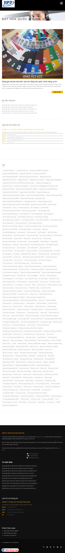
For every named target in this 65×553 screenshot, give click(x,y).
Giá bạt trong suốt (52, 306)
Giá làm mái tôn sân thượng (32, 315)
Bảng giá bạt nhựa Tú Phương (37, 179)
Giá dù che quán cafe (54, 312)
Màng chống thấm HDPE (8, 362)
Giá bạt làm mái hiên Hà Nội (48, 291)
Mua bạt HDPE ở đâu (16, 377)
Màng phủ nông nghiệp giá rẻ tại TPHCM (25, 365)
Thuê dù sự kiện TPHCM (47, 399)
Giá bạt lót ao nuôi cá (23, 294)
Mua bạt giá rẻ (6, 377)
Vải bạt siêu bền (32, 402)
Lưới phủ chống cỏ (41, 337)
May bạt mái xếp (27, 374)
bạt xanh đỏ (57, 250)
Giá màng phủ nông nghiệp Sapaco (11, 322)
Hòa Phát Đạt (10, 142)
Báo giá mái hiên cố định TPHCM (27, 192)
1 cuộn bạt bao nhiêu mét (22, 170)
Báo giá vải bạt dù (7, 207)
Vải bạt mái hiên (22, 402)
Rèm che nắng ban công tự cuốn (26, 383)
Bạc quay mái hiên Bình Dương (10, 173)
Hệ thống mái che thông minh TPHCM (52, 331)
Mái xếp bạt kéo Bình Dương (45, 352)
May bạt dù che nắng (48, 371)
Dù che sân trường (43, 278)
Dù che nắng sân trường (31, 278)
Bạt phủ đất (15, 244)
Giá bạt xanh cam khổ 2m (23, 309)
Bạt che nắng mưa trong (56, 220)
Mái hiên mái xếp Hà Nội (8, 346)
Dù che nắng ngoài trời (8, 278)
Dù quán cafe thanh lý (8, 284)
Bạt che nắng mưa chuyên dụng (25, 217)
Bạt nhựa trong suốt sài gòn (9, 241)
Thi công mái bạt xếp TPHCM (42, 396)
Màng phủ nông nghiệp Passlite (10, 368)
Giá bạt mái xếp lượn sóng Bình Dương (36, 297)
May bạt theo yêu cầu (38, 374)
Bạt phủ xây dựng (7, 244)
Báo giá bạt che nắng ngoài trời (43, 183)
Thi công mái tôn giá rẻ (56, 396)
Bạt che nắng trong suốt (21, 223)
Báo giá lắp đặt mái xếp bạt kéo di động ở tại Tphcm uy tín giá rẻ (18, 111)
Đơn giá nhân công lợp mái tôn (10, 405)
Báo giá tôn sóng (52, 204)
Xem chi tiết (57, 92)
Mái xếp (16, 352)
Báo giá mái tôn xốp (40, 198)
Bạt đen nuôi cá (17, 257)
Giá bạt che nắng (41, 284)
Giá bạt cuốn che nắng (8, 288)
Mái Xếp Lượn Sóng (41, 437)
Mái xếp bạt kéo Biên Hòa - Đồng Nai (28, 352)
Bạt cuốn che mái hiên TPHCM (10, 229)
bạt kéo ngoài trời (21, 232)
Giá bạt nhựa (42, 300)
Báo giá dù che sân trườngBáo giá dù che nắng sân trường (44, 186)
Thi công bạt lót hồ (46, 390)
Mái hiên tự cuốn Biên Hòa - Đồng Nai (49, 346)
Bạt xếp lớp (16, 254)
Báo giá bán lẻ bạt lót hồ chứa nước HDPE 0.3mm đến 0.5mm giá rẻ (18, 183)
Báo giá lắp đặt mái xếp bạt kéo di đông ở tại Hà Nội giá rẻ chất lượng (19, 105)
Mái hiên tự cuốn (34, 346)
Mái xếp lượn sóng (41, 356)
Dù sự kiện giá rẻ (19, 284)
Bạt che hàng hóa (35, 207)
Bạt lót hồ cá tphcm (52, 232)
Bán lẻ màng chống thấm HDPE (10, 176)
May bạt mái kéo (17, 374)
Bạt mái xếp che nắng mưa (46, 235)
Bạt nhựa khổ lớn (18, 238)
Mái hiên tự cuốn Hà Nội (24, 349)
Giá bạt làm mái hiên (46, 288)
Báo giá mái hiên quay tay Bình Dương (36, 195)
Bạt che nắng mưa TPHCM (42, 220)
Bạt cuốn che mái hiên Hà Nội (50, 226)
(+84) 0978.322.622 (11, 134)
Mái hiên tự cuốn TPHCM (37, 349)
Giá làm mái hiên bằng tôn (17, 315)
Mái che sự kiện (6, 343)
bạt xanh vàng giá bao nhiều (45, 250)
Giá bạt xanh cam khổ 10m (9, 309)
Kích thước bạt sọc (41, 334)
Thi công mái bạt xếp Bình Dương (10, 396)
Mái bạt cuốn (6, 340)
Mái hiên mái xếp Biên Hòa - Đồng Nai (37, 343)
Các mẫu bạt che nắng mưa (45, 260)
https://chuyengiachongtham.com (15, 139)
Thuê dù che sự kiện (35, 399)
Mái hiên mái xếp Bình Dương (55, 343)
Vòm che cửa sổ (50, 402)
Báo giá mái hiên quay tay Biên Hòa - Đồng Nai (14, 195)
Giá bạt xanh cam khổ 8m (9, 312)
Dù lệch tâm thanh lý (22, 281)
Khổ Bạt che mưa (18, 334)
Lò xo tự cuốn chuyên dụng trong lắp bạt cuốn (13, 337)
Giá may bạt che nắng (46, 322)
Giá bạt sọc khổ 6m (28, 306)
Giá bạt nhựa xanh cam (19, 303)
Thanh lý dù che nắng (38, 386)
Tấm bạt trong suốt (7, 386)
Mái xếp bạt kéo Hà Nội (8, 356)
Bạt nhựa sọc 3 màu (37, 238)
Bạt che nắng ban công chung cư (10, 213)
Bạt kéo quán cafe (32, 232)
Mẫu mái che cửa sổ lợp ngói (24, 371)
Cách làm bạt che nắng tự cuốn (21, 263)
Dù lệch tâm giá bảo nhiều (9, 281)
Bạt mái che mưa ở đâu (32, 235)
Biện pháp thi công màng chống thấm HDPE (33, 257)
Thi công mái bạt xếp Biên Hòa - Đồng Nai (37, 393)
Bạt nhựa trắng (47, 238)
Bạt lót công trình (42, 232)
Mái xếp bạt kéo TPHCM (21, 356)
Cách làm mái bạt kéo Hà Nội (49, 266)
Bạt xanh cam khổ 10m (45, 247)
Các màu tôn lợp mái (7, 263)
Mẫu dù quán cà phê (53, 368)
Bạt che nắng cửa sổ (25, 213)
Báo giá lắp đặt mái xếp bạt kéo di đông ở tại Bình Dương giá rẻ (17, 107)
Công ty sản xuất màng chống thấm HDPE (30, 272)
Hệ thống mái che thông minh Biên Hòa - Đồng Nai (30, 328)
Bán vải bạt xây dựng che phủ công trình (28, 176)
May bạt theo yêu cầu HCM (51, 374)
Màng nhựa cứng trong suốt (34, 362)
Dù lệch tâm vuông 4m (55, 281)
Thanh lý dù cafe (27, 386)
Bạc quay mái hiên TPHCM (39, 173)
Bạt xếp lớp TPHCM (7, 257)
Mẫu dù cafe (43, 368)
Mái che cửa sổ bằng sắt (30, 340)
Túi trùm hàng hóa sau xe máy (10, 402)
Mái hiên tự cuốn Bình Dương (10, 349)
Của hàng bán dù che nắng (9, 275)
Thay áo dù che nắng (24, 390)
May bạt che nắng (37, 371)
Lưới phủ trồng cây (52, 337)
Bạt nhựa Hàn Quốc (7, 238)
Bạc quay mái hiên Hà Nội (25, 173)
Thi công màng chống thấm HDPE (11, 399)
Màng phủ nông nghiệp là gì (43, 365)
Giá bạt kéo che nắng (34, 288)
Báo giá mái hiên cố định (8, 189)
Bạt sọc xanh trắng (24, 244)
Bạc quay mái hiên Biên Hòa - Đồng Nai (39, 170)
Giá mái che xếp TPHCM (36, 318)
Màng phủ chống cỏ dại (8, 365)
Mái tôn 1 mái (48, 349)
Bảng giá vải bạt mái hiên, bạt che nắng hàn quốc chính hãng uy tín (29, 82)
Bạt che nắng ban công (44, 210)
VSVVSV (58, 402)
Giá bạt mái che (33, 294)
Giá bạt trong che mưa (40, 306)
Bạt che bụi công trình (24, 207)
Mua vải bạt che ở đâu (8, 380)
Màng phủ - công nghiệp (49, 362)
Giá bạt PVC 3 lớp (52, 303)
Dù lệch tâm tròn (44, 281)
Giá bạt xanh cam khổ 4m (51, 309)
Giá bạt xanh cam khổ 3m (37, 309)
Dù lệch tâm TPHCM (33, 281)
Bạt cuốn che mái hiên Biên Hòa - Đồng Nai (13, 226)
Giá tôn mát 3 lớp (31, 325)
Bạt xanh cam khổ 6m (20, 250)
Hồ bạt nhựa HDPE (7, 334)
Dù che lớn (42, 275)
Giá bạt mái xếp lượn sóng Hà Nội (11, 300)
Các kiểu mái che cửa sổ (51, 257)
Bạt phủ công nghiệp (34, 241)
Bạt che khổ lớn (44, 207)
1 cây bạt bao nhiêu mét (8, 170)
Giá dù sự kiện (6, 315)
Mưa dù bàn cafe (39, 377)
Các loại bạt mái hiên (8, 260)
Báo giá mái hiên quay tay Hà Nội (54, 195)
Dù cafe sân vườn (21, 275)
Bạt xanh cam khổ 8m (32, 250)
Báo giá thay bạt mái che (30, 201)
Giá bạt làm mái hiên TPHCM (9, 294)
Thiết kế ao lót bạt (24, 399)
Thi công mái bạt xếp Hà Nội (27, 396)
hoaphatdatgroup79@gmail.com (15, 137)
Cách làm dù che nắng (36, 263)
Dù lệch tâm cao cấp (54, 278)
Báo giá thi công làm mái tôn (45, 201)
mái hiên (14, 343)
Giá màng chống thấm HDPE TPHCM (53, 318)
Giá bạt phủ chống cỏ (42, 303)
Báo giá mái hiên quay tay (43, 192)
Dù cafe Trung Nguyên (32, 275)
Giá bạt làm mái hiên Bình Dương (32, 291)
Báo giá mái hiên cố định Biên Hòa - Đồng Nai (27, 189)
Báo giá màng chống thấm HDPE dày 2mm (13, 201)
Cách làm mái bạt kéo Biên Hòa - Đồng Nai (13, 266)
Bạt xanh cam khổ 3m (8, 250)
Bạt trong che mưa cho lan (9, 247)
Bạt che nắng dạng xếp (37, 213)
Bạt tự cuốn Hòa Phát (33, 247)
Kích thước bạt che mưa (29, 334)
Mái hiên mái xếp (22, 343)
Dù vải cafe (27, 284)
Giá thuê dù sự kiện (57, 322)
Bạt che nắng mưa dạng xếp (41, 217)
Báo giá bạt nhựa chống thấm (21, 186)
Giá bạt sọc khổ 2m (17, 306)
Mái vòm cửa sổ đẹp (7, 352)
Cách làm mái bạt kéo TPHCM (10, 269)
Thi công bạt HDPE (35, 390)
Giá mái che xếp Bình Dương (9, 318)
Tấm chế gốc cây (18, 386)
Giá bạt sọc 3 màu (7, 306)
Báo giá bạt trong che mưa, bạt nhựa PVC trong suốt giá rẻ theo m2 (19, 488)
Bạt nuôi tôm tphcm (22, 241)
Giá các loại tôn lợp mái (33, 312)
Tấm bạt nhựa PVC (55, 383)
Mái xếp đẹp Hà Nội (38, 359)
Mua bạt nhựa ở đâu (28, 377)
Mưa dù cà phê (48, 377)
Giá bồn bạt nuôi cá (21, 312)
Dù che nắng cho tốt (51, 275)
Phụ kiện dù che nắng (50, 380)
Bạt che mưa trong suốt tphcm (29, 210)
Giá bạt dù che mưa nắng (21, 288)
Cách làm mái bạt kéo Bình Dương (33, 266)
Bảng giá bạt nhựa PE (23, 179)
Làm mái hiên (50, 334)
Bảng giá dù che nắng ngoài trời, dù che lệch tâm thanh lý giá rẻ (18, 486)
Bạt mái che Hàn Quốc (19, 235)
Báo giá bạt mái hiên (7, 186)
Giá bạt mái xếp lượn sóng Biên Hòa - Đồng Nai (14, 297)
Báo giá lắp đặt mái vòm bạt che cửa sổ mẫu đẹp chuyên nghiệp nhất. (19, 113)
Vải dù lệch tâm (41, 402)
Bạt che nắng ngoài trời (8, 223)
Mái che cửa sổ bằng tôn (44, 340)
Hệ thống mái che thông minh (10, 328)
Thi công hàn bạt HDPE (8, 393)
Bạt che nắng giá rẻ (48, 213)
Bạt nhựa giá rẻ (58, 235)
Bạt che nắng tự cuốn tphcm (35, 223)
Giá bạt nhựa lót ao (7, 303)
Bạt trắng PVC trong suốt (52, 244)
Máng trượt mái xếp (24, 368)
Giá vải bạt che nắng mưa (43, 325)
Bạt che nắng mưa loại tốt (28, 220)
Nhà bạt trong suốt (19, 380)
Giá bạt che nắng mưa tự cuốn (54, 284)
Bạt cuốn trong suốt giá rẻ (25, 229)
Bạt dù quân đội (36, 229)
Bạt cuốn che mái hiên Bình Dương (33, 226)
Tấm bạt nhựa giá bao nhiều (42, 383)
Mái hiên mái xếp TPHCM (22, 346)
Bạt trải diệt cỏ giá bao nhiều (38, 244)
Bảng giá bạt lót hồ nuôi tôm (9, 179)
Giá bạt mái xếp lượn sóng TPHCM (28, 300)
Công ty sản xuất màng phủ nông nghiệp (51, 272)
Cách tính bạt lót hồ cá (24, 269)
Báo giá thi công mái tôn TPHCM (38, 204)
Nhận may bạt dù (30, 380)
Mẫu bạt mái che (35, 368)
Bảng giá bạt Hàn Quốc (45, 176)
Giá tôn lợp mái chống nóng (18, 325)
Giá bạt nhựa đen (31, 303)
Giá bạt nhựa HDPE (51, 300)
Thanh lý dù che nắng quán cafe (10, 390)
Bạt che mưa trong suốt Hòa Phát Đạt (11, 210)
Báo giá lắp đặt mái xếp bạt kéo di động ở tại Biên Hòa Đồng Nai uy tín (19, 109)
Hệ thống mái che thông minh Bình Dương (13, 331)
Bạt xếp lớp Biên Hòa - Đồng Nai (28, 254)
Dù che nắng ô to (19, 278)
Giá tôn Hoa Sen (6, 325)
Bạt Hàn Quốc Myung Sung (9, 232)
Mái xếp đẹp (51, 356)
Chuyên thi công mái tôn (51, 269)
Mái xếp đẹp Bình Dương (26, 359)
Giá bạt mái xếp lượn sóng (45, 294)
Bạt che (15, 207)
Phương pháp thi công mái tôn (10, 383)
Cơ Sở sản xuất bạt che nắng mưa (11, 272)
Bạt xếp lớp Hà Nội (55, 254)
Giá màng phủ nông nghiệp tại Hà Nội (30, 322)
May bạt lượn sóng (7, 374)
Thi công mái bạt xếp (20, 393)
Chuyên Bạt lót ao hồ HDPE (37, 269)
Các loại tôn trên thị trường (30, 260)
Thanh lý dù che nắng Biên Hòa (52, 386)
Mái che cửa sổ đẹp (56, 340)
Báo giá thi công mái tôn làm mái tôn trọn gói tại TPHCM (16, 204)
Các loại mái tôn (18, 260)
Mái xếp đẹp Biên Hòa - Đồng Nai (10, 359)
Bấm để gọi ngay (12, 550)
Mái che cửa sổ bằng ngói (17, 340)
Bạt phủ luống (54, 241)
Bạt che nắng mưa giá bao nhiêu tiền (11, 220)
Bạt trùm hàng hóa (21, 247)
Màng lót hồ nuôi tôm (21, 362)
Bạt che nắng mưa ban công (9, 217)
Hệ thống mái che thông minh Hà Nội (33, 331)
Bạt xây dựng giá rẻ (7, 254)
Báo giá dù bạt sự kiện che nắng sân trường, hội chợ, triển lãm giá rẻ (19, 481)
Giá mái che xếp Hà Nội (23, 318)
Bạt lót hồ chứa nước (8, 235)
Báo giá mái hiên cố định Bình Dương (48, 189)
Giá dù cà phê (44, 312)
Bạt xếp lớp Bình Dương (43, 254)
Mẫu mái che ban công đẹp (9, 371)
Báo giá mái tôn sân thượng (27, 198)
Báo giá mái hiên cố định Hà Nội (10, 192)
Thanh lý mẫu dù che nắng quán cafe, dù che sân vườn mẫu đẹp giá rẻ (19, 483)
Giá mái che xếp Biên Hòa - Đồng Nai (49, 315)
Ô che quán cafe (39, 380)
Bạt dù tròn (45, 229)
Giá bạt (33, 284)
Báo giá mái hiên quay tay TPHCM (11, 198)
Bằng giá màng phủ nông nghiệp (53, 179)
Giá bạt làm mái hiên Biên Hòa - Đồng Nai (12, 291)
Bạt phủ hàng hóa (45, 241)
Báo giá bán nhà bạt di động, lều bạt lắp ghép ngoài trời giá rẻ (17, 478)
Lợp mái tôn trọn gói (30, 337)
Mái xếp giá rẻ (32, 356)
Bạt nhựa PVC (27, 238)
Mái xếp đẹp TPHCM (50, 359)
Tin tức (57, 399)
